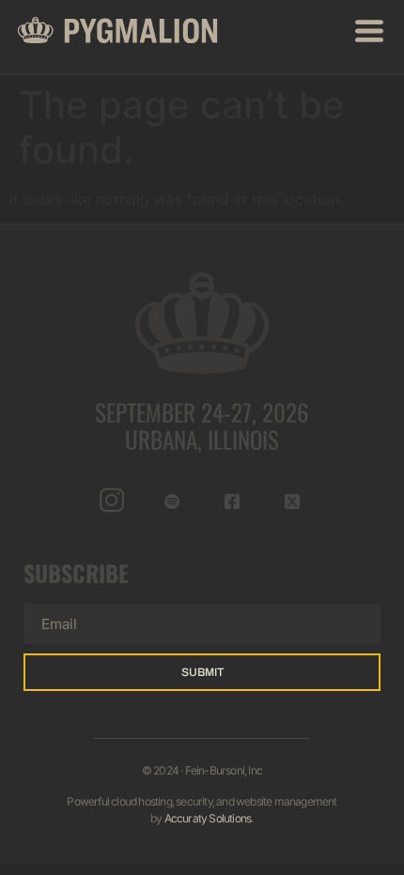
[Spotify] (172, 500)
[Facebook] (233, 500)
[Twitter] (293, 500)
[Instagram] (112, 500)
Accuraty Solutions (208, 818)
